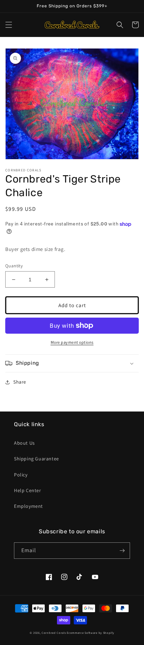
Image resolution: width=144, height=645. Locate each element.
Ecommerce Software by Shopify (90, 633)
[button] (8, 24)
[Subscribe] (122, 550)
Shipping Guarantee (36, 458)
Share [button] (19, 382)
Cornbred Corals (54, 633)
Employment (28, 506)
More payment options (72, 342)
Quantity (14, 266)
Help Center (27, 490)
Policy (21, 475)
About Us (24, 443)
